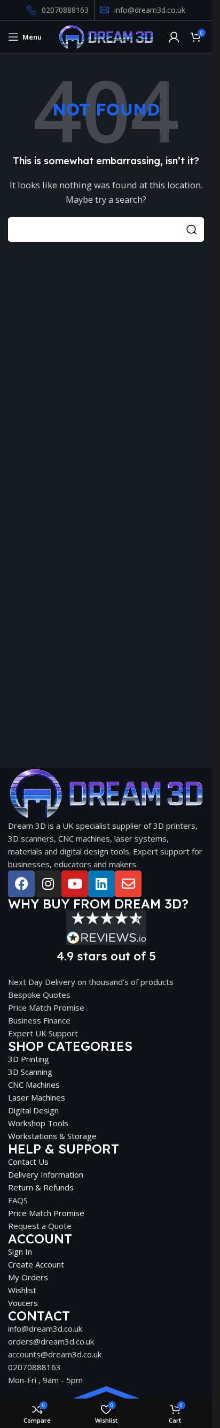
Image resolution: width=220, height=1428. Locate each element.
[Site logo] (106, 35)
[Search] (191, 229)
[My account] (174, 37)
